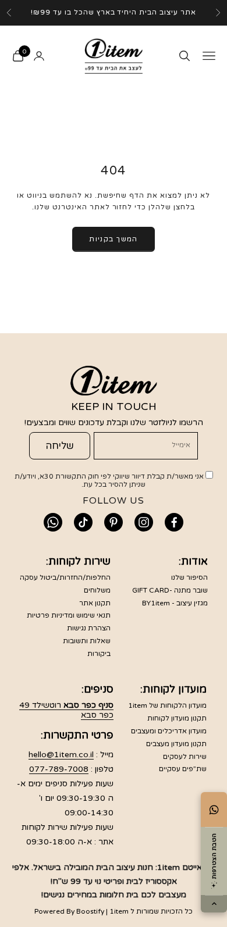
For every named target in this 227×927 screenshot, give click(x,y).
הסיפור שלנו (189, 577)
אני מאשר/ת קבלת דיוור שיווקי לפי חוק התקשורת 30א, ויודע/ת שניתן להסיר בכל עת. (110, 480)
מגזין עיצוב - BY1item (175, 603)
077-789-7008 (58, 769)
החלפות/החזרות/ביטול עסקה (65, 577)
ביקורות (99, 654)
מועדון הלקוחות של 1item (167, 705)
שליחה (59, 446)
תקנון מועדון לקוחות (177, 718)
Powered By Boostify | (71, 911)
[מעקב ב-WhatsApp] (53, 522)
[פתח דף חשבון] (39, 55)
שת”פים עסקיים (183, 769)
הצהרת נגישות (89, 628)
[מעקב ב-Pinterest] (113, 522)
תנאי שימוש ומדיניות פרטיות (69, 615)
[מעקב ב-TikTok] (83, 522)
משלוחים (97, 590)
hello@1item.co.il (61, 755)
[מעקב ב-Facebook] (174, 522)
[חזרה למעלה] (214, 903)
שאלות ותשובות (87, 641)
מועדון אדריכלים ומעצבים (169, 731)
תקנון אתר (95, 603)
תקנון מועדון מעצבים (176, 744)
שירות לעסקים (185, 757)
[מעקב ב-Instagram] (143, 522)
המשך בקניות (113, 239)
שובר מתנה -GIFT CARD (170, 590)
